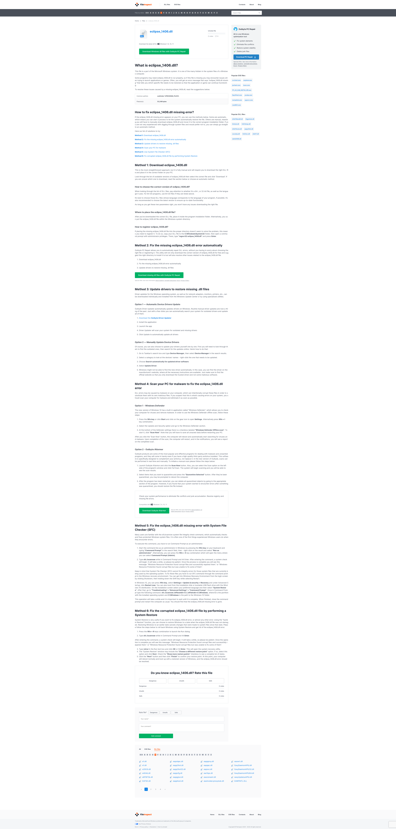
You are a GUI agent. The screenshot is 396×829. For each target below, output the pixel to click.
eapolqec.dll (178, 761)
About (251, 4)
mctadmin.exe (237, 100)
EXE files (177, 4)
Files (143, 21)
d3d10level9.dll (237, 119)
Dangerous (152, 681)
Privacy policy (144, 827)
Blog (259, 4)
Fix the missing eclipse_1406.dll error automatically (160, 139)
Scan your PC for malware (150, 148)
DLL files (167, 4)
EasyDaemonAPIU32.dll (244, 769)
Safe (210, 681)
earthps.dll (208, 773)
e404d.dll (146, 773)
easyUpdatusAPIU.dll (243, 777)
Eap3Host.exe (237, 95)
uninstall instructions (170, 280)
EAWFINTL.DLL (240, 781)
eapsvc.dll (208, 769)
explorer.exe (247, 80)
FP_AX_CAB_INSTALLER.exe (241, 90)
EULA (178, 280)
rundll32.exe (236, 105)
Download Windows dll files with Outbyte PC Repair (164, 51)
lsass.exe (246, 85)
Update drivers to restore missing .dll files (157, 144)
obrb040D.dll (236, 139)
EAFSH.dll (146, 781)
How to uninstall (162, 827)
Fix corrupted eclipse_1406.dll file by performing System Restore (166, 156)
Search (259, 13)
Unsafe (181, 681)
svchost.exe (236, 80)
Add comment (156, 736)
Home (137, 21)
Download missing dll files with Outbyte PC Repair (159, 275)
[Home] (143, 4)
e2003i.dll (146, 769)
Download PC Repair (244, 57)
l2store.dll (235, 124)
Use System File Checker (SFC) (152, 152)
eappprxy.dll (209, 761)
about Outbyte (160, 280)
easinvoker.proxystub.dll (214, 781)
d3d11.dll (256, 134)
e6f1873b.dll (147, 777)
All (140, 749)
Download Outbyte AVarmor (154, 511)
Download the (155, 318)
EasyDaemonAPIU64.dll (244, 773)
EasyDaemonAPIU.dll (243, 765)
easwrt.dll (238, 761)
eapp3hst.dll (249, 129)
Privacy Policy (185, 280)
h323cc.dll (246, 134)
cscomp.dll (236, 134)
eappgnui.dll (178, 777)
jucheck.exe (236, 85)
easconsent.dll (210, 777)
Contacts (242, 4)
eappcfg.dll (177, 773)
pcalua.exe (248, 95)
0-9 (147, 13)
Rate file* (143, 712)
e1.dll (144, 761)
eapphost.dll (178, 781)
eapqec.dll (208, 765)
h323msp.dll (246, 124)
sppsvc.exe (249, 100)
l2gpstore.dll (250, 119)
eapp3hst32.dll (179, 769)
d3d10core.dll (237, 129)
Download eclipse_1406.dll (150, 135)
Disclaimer (153, 827)
